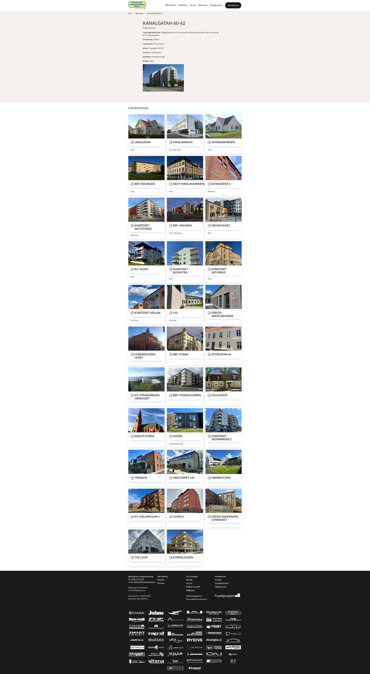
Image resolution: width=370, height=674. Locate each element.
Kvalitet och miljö (193, 587)
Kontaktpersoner (222, 583)
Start (130, 13)
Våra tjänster (170, 5)
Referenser (203, 5)
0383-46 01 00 (138, 579)
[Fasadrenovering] (227, 595)
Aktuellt (189, 580)
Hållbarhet (182, 5)
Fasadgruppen (216, 5)
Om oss (193, 5)
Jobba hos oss (220, 587)
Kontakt (218, 580)
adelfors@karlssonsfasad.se (144, 582)
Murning (160, 583)
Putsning (160, 580)
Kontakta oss (233, 5)
